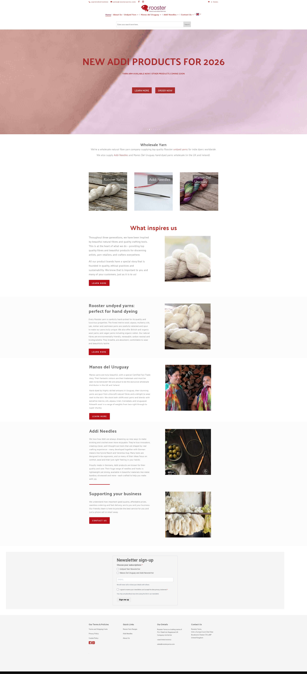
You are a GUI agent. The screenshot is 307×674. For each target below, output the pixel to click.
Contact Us (186, 15)
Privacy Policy (94, 633)
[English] (198, 15)
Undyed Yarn (130, 15)
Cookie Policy (93, 638)
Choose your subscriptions (129, 565)
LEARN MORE (142, 90)
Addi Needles (170, 15)
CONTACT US (99, 520)
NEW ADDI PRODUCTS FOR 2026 (153, 61)
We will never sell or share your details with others (133, 585)
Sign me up (124, 600)
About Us (117, 15)
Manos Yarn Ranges (130, 629)
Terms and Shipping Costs (98, 629)
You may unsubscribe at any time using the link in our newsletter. (138, 594)
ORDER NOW (165, 90)
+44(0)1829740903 (99, 1)
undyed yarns (180, 149)
